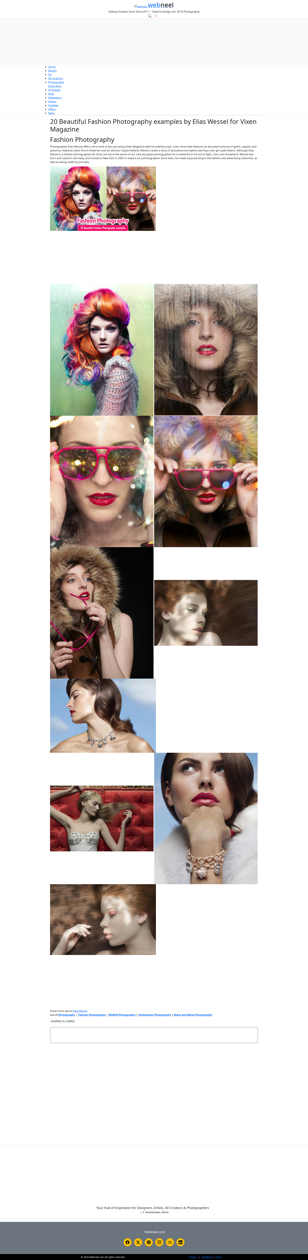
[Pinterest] (149, 1242)
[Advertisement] (154, 41)
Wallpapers (55, 97)
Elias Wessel (80, 1011)
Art (50, 74)
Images (54, 90)
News (51, 113)
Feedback (206, 1257)
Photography (56, 82)
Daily (51, 94)
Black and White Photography (193, 1015)
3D (55, 78)
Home (52, 67)
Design (52, 70)
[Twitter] (138, 1242)
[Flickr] (170, 1242)
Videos (52, 101)
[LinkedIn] (180, 1242)
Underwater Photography (154, 1015)
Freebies (53, 105)
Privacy (192, 1257)
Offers (52, 109)
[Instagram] (159, 1242)
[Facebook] (128, 1242)
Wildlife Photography (122, 1015)
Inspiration (54, 86)
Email (218, 1257)
